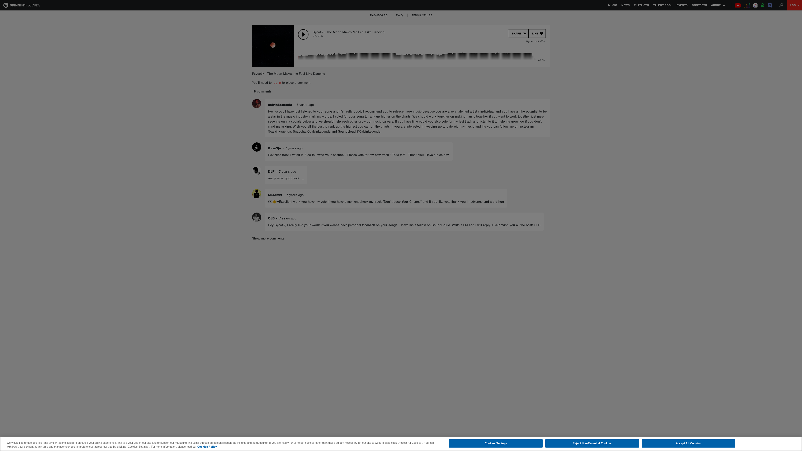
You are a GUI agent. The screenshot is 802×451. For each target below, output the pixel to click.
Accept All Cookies (688, 443)
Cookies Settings (496, 443)
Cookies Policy (207, 446)
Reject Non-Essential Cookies (592, 443)
